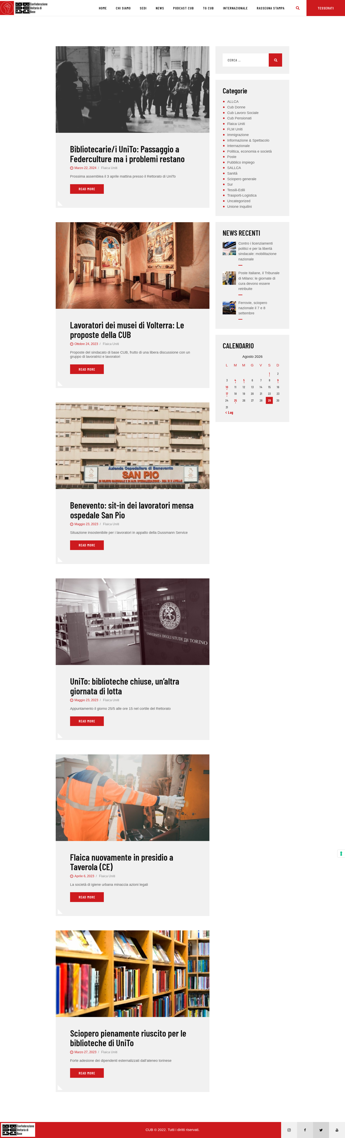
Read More (87, 189)
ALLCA (233, 102)
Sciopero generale (241, 179)
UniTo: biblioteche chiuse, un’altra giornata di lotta (124, 686)
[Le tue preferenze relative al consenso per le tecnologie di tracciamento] (341, 853)
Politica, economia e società (249, 151)
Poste (231, 157)
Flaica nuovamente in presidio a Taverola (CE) (121, 862)
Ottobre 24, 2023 (86, 344)
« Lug (229, 412)
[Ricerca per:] (252, 60)
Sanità (232, 173)
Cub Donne (236, 107)
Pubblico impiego (241, 162)
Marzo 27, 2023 (85, 1052)
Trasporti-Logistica (242, 195)
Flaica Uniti (109, 168)
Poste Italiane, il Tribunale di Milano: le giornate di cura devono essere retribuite (259, 281)
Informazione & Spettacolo (248, 140)
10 (227, 387)
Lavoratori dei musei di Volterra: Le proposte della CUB (127, 329)
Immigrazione (238, 135)
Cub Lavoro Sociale (243, 113)
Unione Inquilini (239, 207)
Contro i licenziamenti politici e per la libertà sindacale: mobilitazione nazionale (257, 251)
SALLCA (234, 168)
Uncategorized (238, 201)
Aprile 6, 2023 (84, 876)
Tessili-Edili (236, 190)
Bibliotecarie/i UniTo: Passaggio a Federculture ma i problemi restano (127, 153)
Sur (230, 184)
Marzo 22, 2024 (85, 168)
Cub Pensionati (239, 118)
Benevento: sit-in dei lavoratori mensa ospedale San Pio (132, 510)
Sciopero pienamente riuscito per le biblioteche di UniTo (128, 1038)
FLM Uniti (235, 129)
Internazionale (238, 146)
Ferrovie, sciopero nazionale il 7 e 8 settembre (252, 308)
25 (235, 400)
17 (227, 393)
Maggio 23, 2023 (86, 524)
